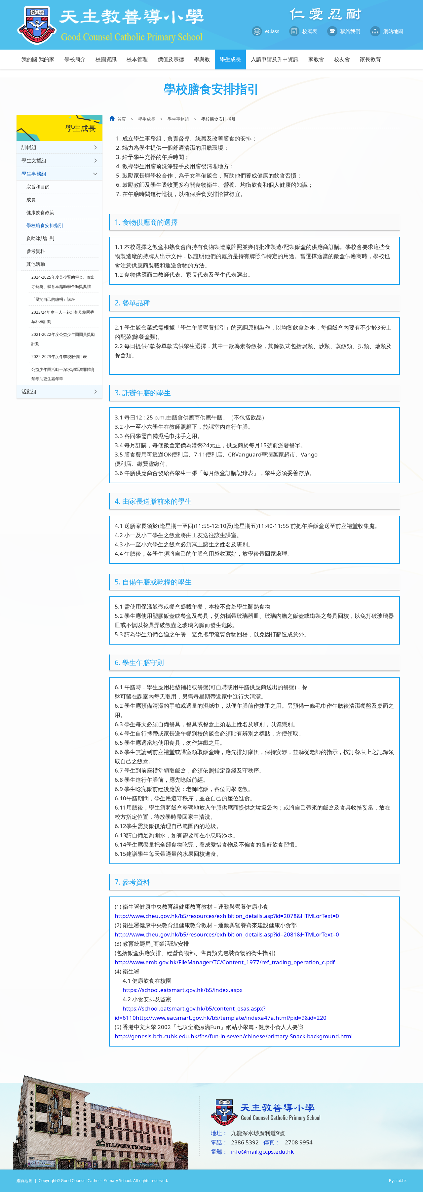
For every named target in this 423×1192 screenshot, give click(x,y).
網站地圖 (393, 31)
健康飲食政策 (40, 213)
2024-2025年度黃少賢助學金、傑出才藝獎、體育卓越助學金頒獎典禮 (63, 281)
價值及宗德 (171, 59)
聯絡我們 (350, 31)
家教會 (316, 59)
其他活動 (35, 264)
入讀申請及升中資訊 (274, 59)
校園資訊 (106, 59)
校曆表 (309, 31)
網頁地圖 (24, 1180)
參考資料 (35, 251)
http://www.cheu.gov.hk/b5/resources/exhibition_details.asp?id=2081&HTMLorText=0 (227, 934)
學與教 (202, 59)
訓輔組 (28, 147)
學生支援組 (33, 160)
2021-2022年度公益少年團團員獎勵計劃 (63, 339)
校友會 (342, 59)
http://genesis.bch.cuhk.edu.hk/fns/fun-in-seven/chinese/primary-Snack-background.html (234, 1036)
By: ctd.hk (397, 1180)
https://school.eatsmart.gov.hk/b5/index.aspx (179, 990)
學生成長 (230, 59)
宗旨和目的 (38, 187)
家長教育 (370, 59)
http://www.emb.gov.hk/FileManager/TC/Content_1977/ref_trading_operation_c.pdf (225, 962)
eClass (272, 31)
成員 (31, 200)
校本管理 (137, 59)
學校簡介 (75, 59)
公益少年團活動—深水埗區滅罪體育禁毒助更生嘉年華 (63, 374)
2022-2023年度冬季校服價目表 (59, 356)
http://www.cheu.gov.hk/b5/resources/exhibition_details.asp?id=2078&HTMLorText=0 (227, 916)
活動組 (28, 391)
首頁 (121, 119)
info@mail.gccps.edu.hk (262, 1151)
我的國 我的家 (38, 59)
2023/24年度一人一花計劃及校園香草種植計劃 (62, 316)
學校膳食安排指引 (44, 225)
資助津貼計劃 (40, 238)
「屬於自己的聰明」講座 (53, 299)
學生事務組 (178, 119)
